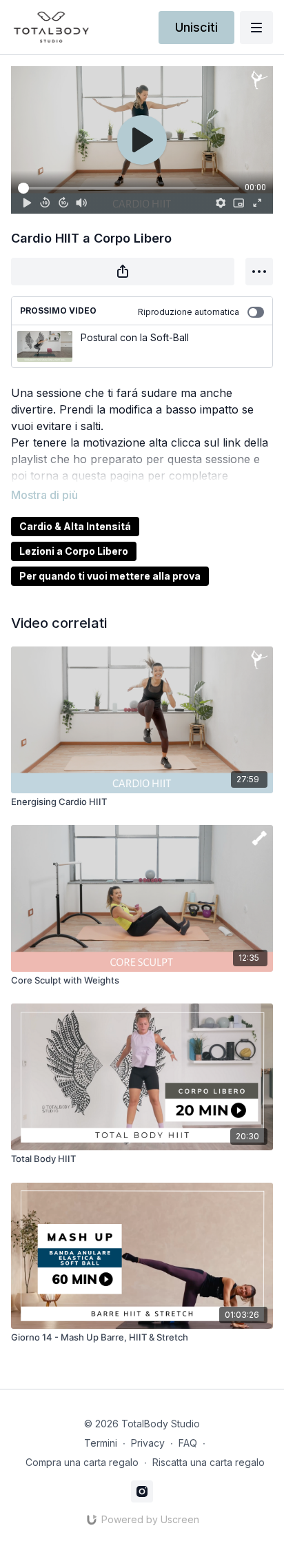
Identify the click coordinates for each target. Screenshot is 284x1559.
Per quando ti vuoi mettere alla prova (110, 576)
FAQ (188, 1443)
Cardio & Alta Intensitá (75, 526)
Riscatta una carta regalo (208, 1462)
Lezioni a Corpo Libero (73, 551)
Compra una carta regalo (82, 1462)
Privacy (148, 1443)
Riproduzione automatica (188, 312)
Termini (100, 1443)
